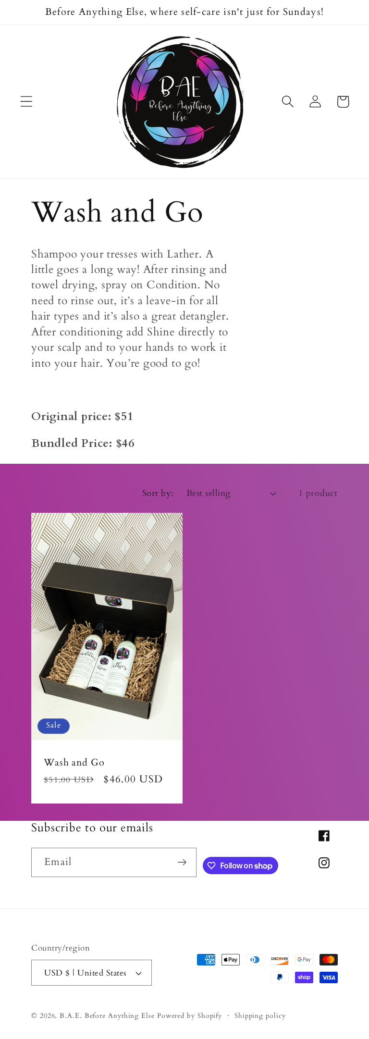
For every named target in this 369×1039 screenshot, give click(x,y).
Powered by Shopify (189, 1015)
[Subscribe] (182, 862)
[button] (26, 101)
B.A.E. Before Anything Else (107, 1015)
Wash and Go (74, 762)
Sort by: (158, 493)
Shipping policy (260, 1015)
